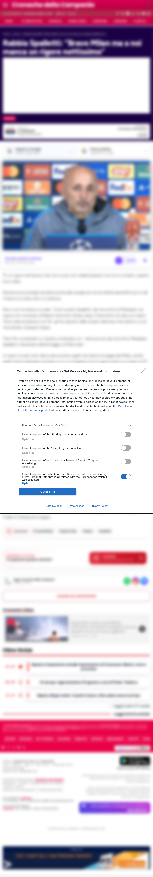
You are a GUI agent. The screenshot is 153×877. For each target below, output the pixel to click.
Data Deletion (54, 505)
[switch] (126, 434)
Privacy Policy (99, 505)
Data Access (76, 505)
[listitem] (76, 425)
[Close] (145, 371)
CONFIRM (47, 491)
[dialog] (76, 438)
